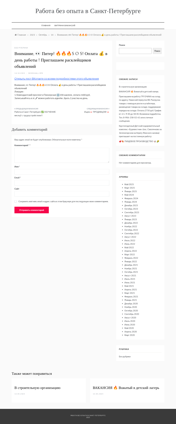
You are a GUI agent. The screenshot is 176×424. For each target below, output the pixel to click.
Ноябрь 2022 (130, 226)
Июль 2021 (129, 279)
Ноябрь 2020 (130, 307)
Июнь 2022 (129, 244)
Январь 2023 (130, 219)
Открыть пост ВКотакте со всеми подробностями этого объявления (56, 78)
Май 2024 (129, 195)
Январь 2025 (130, 191)
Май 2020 (129, 328)
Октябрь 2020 (131, 310)
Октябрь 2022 (131, 230)
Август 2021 (130, 275)
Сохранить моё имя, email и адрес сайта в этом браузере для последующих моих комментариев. (63, 201)
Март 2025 (129, 187)
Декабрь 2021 (131, 265)
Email (17, 177)
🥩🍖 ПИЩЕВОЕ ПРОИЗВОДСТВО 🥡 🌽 (139, 141)
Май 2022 (129, 247)
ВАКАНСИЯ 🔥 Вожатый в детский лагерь (139, 91)
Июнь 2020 (129, 324)
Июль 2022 (129, 240)
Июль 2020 (129, 321)
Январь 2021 (130, 300)
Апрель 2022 (130, 251)
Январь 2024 (130, 202)
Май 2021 (129, 286)
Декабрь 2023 (131, 205)
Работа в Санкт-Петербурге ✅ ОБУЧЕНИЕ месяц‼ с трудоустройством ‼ (35, 114)
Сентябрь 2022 (131, 233)
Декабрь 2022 (131, 223)
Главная (46, 25)
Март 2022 (129, 254)
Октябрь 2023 (131, 209)
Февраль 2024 (131, 198)
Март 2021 (129, 293)
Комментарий (21, 145)
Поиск (122, 45)
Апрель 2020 (130, 331)
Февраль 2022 (131, 258)
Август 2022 (130, 237)
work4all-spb (35, 73)
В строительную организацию (133, 86)
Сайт (16, 188)
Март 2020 (129, 335)
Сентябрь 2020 (131, 314)
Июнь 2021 (129, 282)
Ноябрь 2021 (130, 268)
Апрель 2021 (130, 289)
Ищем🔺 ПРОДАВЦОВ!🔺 (96, 112)
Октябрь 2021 (131, 272)
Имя (17, 166)
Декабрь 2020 (131, 303)
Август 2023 (130, 216)
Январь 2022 (130, 261)
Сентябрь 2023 (131, 212)
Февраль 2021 (131, 296)
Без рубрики (21, 48)
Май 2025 (129, 184)
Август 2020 (130, 317)
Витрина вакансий (65, 25)
